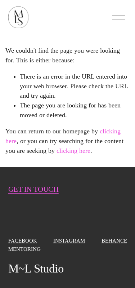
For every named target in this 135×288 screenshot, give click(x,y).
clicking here (73, 150)
